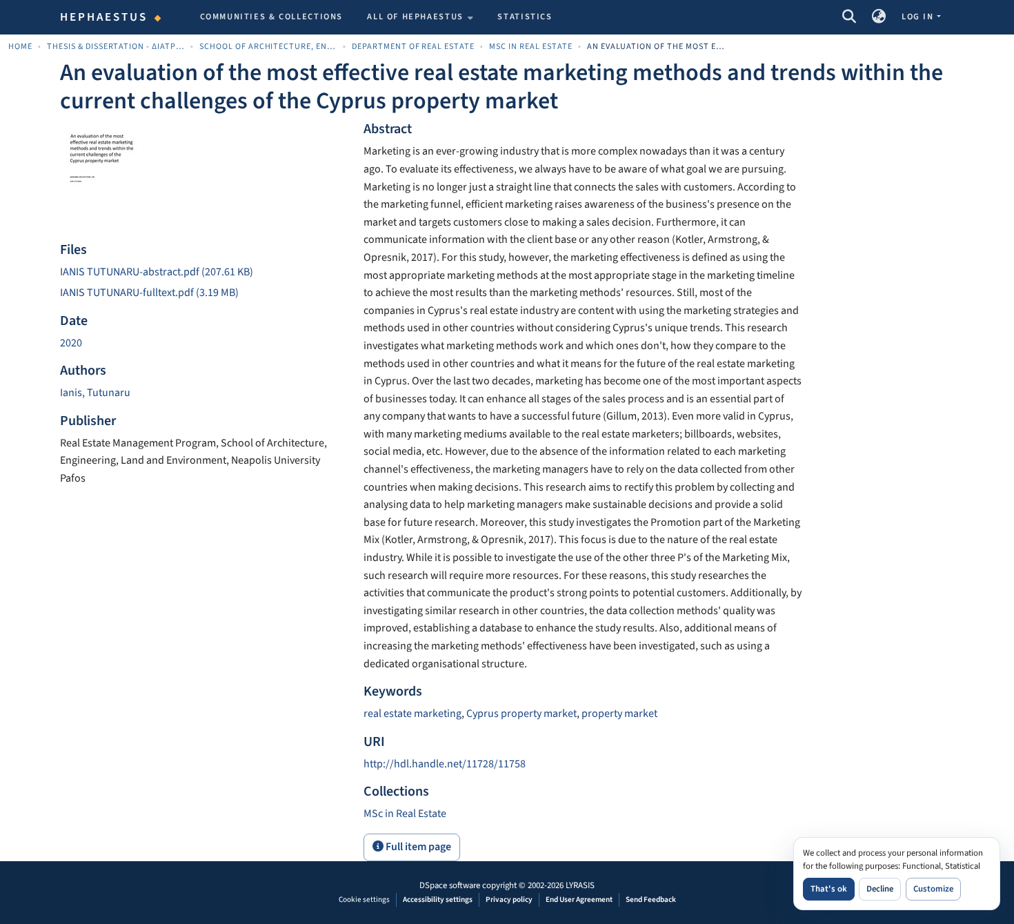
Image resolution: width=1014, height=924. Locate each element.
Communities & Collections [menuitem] (272, 16)
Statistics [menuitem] (524, 16)
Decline (879, 889)
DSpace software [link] (449, 885)
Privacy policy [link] (509, 899)
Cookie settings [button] (364, 899)
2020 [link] (71, 343)
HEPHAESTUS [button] (104, 17)
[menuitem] (420, 17)
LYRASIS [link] (580, 885)
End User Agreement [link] (579, 899)
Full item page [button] (417, 846)
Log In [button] (919, 16)
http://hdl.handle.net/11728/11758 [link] (445, 763)
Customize (933, 889)
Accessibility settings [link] (438, 899)
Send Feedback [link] (651, 899)
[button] (849, 17)
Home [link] (20, 46)
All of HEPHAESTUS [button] (415, 16)
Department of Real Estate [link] (413, 46)
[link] (203, 273)
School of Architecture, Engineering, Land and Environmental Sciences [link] (268, 46)
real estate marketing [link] (412, 713)
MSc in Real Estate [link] (531, 46)
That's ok (829, 889)
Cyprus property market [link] (521, 713)
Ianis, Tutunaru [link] (95, 392)
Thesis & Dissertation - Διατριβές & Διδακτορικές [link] (116, 46)
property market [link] (619, 713)
